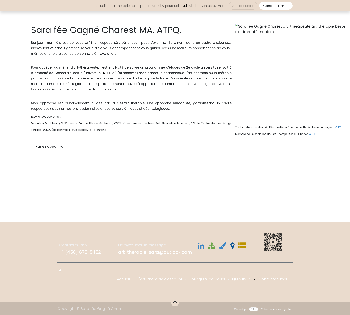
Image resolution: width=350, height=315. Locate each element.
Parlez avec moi (49, 146)
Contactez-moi (275, 5)
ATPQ (312, 134)
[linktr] (211, 245)
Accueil (123, 279)
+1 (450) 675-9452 (80, 252)
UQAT (337, 127)
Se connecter (243, 6)
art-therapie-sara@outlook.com (155, 252)
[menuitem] (100, 6)
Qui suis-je (241, 279)
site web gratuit (283, 309)
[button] (175, 302)
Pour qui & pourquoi (207, 279)
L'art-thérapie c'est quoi (160, 279)
